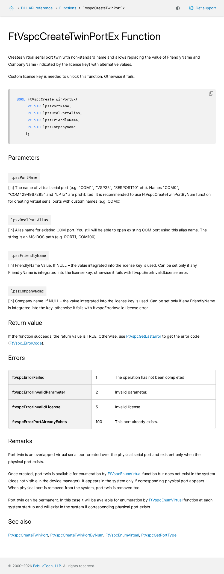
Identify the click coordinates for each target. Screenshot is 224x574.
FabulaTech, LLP (47, 566)
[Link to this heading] (43, 158)
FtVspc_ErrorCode (26, 343)
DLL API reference (37, 8)
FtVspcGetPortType (158, 535)
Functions (67, 8)
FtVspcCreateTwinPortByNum (76, 535)
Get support (206, 8)
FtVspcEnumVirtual (124, 473)
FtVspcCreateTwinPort (28, 535)
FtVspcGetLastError (143, 336)
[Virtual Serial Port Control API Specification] (11, 8)
